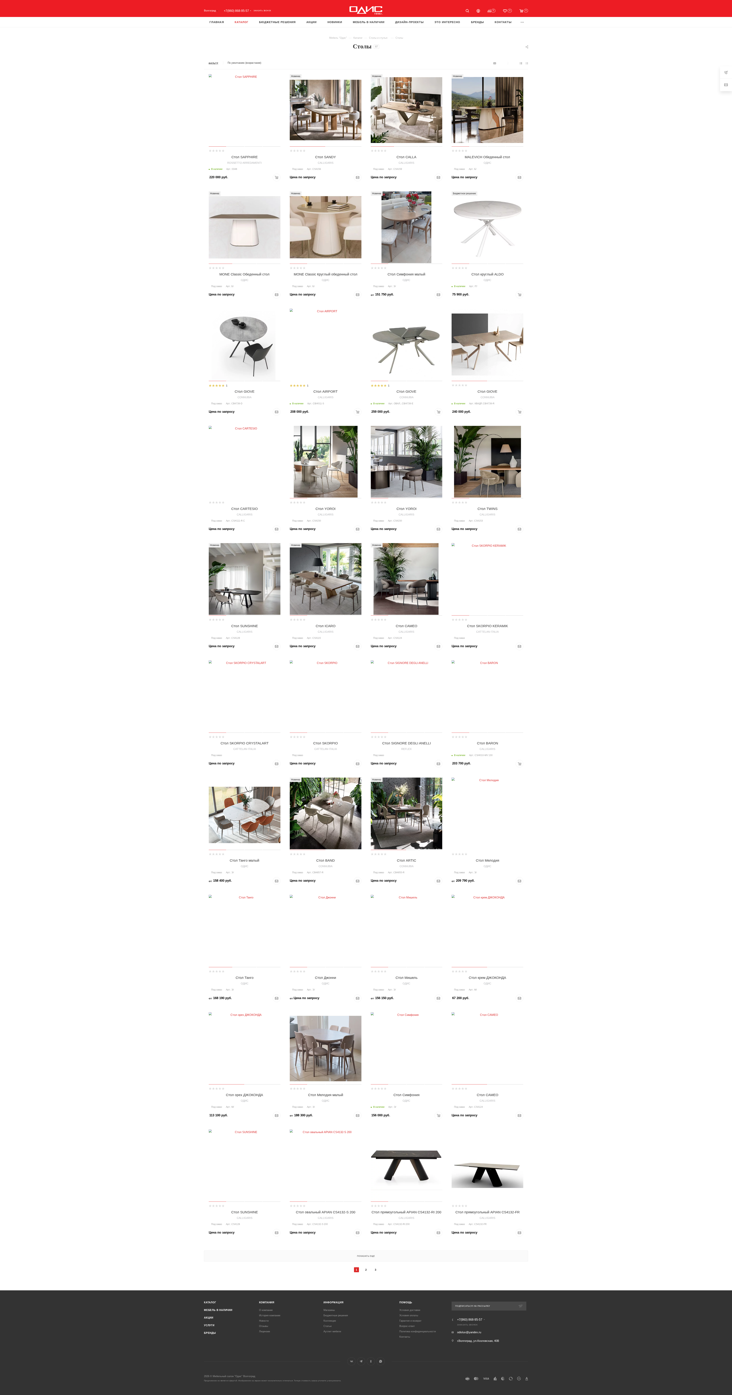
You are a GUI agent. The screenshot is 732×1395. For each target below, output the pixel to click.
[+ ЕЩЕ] (522, 22)
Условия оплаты (408, 1315)
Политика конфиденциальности (417, 1331)
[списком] (520, 63)
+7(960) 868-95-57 (236, 10)
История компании (269, 1315)
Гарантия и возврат (410, 1320)
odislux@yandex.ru (469, 1332)
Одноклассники (371, 1361)
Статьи (327, 1326)
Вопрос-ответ (407, 1326)
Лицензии (264, 1331)
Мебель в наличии (218, 1310)
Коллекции (329, 1320)
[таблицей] (526, 63)
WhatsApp (380, 1361)
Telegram (361, 1361)
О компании (266, 1310)
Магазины (329, 1310)
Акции (208, 1317)
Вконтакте (351, 1361)
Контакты (404, 1336)
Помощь (405, 1302)
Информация (333, 1302)
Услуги (209, 1325)
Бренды (210, 1333)
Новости (264, 1320)
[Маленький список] (494, 63)
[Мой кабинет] (478, 11)
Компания (266, 1302)
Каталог (210, 1302)
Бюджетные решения (335, 1315)
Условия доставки (409, 1310)
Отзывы (263, 1326)
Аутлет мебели (332, 1331)
